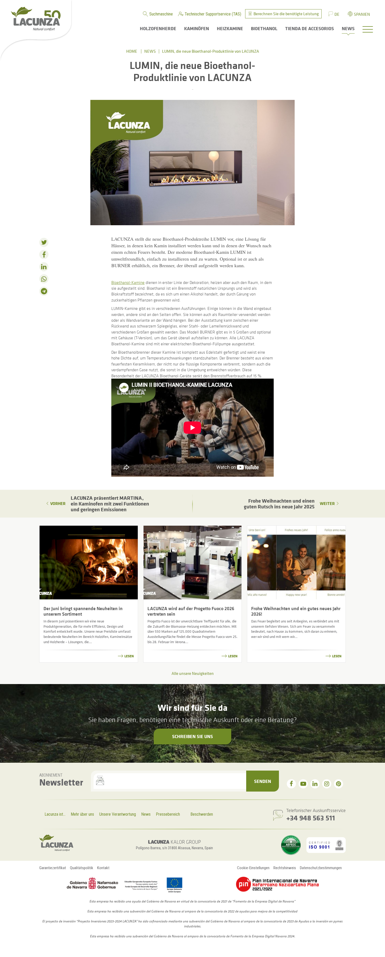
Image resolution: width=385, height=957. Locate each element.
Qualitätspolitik (81, 867)
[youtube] (303, 783)
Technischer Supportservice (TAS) (213, 14)
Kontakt (103, 867)
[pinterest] (338, 783)
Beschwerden (201, 814)
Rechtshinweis (284, 867)
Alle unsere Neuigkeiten (193, 673)
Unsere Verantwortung (117, 814)
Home (131, 51)
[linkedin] (315, 783)
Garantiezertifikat (52, 867)
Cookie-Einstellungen (253, 867)
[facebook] (291, 783)
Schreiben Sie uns (192, 736)
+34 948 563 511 (310, 817)
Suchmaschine (161, 14)
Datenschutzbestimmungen (321, 867)
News (150, 51)
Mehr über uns (82, 814)
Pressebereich (168, 814)
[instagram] (326, 783)
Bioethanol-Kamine (128, 282)
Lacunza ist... (55, 814)
